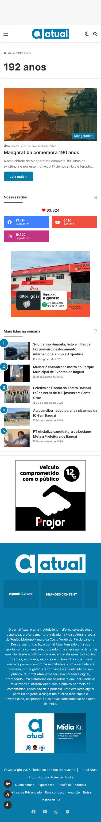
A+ (8, 783)
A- (8, 805)
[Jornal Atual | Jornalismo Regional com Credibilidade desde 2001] (50, 33)
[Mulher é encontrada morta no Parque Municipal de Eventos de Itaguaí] (17, 373)
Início (11, 53)
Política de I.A (50, 800)
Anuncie (74, 792)
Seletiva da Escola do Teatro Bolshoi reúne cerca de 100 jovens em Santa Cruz (62, 393)
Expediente (46, 785)
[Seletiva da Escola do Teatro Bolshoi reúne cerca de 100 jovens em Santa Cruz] (17, 394)
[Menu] (6, 35)
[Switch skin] (87, 35)
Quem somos (24, 785)
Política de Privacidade (25, 792)
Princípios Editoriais (72, 785)
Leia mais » (18, 176)
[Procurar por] (95, 35)
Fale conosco (55, 792)
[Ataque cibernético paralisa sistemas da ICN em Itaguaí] (17, 417)
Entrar (87, 792)
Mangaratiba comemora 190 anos (41, 152)
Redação (13, 146)
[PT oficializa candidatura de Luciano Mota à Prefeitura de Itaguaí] (17, 438)
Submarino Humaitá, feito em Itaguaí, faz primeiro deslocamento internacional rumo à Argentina (62, 349)
